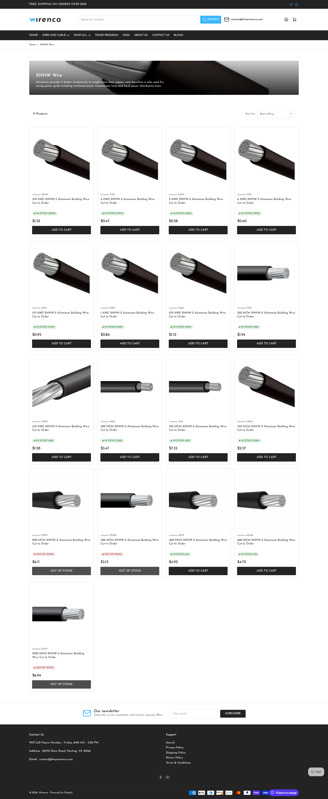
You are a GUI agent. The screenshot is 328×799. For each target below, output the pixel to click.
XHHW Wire (47, 44)
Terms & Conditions (178, 762)
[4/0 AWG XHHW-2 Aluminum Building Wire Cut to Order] (61, 160)
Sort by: (250, 113)
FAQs (126, 35)
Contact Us (160, 35)
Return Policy (174, 757)
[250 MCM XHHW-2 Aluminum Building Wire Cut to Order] (266, 273)
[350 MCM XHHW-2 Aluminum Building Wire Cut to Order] (266, 387)
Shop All (80, 35)
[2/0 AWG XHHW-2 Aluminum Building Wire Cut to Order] (198, 273)
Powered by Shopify (61, 792)
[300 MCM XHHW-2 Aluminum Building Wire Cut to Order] (130, 500)
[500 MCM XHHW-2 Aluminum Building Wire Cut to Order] (130, 387)
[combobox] (150, 19)
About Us (141, 35)
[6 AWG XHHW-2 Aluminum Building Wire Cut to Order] (266, 160)
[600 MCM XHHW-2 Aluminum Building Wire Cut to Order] (266, 500)
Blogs (178, 35)
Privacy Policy (175, 747)
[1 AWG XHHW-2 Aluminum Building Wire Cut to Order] (130, 273)
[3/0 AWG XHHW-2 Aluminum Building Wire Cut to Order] (61, 387)
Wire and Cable (54, 35)
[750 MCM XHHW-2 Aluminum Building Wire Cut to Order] (198, 387)
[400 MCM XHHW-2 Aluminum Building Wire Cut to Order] (198, 500)
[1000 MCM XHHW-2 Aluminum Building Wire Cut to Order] (61, 614)
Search (170, 742)
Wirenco (43, 792)
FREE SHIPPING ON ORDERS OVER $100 (57, 4)
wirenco (36, 194)
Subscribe (233, 713)
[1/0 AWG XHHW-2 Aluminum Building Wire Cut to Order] (61, 273)
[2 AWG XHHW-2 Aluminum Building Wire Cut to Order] (198, 160)
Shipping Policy (176, 752)
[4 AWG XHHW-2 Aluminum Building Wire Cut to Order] (130, 160)
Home (33, 35)
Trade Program (106, 35)
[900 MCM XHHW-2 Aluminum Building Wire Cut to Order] (61, 500)
